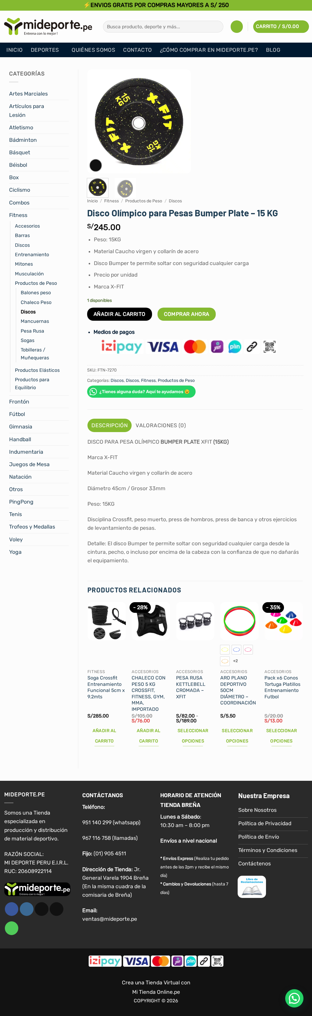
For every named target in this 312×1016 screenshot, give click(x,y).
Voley (16, 539)
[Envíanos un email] (56, 909)
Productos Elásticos (37, 370)
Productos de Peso (36, 283)
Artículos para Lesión (26, 110)
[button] (237, 26)
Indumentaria (26, 452)
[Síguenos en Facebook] (12, 909)
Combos (19, 203)
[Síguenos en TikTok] (41, 909)
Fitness (18, 215)
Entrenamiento (32, 254)
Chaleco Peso (36, 302)
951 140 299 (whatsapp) (111, 822)
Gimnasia (20, 427)
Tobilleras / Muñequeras (35, 353)
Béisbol (18, 165)
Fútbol (17, 414)
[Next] (181, 121)
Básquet (19, 152)
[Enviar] (216, 26)
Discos (22, 245)
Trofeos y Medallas (32, 527)
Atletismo (21, 127)
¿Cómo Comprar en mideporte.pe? (209, 50)
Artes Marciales (28, 94)
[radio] (224, 649)
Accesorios (27, 226)
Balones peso (36, 292)
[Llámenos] (12, 928)
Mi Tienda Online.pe (156, 992)
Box (14, 177)
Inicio (14, 50)
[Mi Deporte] (48, 26)
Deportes (45, 50)
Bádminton (23, 140)
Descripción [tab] (109, 425)
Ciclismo (19, 190)
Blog (273, 50)
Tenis (15, 514)
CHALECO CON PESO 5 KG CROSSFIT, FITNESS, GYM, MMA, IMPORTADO (148, 693)
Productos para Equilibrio (32, 383)
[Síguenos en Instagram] (27, 909)
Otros (16, 489)
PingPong (21, 502)
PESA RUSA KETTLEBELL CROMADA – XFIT (190, 687)
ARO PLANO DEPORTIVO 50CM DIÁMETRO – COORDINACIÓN (238, 690)
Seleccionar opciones (193, 736)
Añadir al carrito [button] (104, 736)
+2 (235, 660)
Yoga (15, 552)
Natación (20, 477)
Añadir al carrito (120, 314)
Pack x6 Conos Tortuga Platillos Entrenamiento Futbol (282, 687)
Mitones (24, 264)
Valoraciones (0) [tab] (161, 425)
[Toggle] (65, 94)
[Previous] (96, 121)
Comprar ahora (186, 314)
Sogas (27, 340)
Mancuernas (35, 321)
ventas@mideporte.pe (109, 919)
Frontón (19, 402)
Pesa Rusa (32, 331)
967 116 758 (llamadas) (110, 838)
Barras (22, 235)
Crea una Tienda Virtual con (156, 982)
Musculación (29, 274)
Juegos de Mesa (29, 464)
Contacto (137, 50)
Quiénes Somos (93, 50)
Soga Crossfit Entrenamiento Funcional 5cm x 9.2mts (106, 687)
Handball (20, 439)
